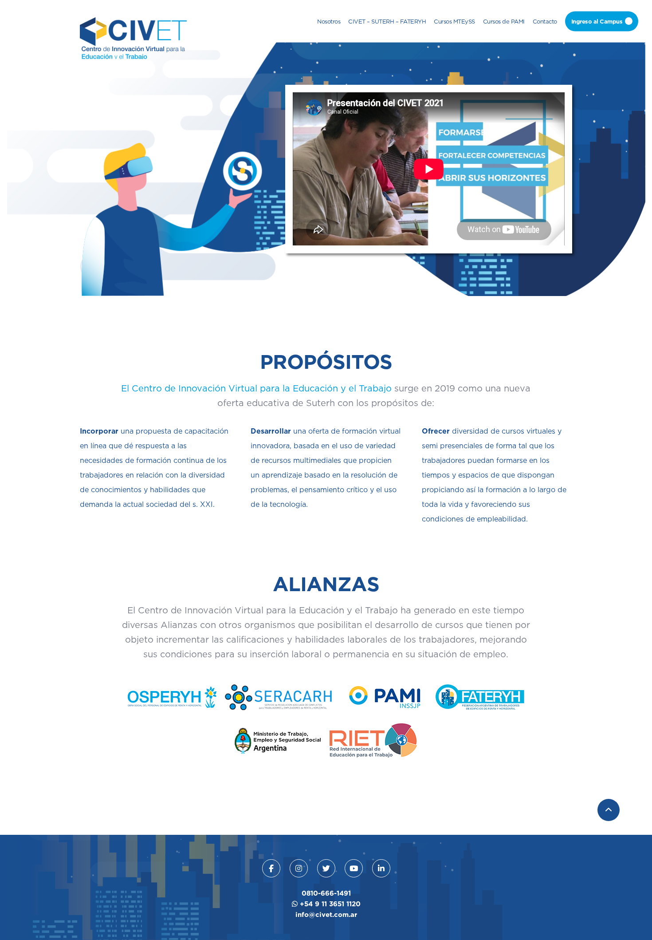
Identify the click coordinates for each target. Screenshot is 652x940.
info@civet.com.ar (326, 914)
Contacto (545, 21)
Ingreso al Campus (597, 21)
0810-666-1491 (326, 893)
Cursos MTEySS (454, 21)
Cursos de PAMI (504, 21)
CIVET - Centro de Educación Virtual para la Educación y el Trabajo (133, 38)
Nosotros (328, 21)
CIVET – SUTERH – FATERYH (387, 21)
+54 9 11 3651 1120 (329, 904)
